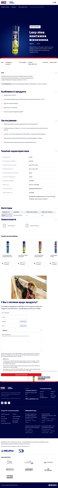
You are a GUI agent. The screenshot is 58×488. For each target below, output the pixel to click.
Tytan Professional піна (46, 429)
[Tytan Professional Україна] (8, 2)
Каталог (52, 393)
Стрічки (14, 414)
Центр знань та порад (53, 396)
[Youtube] (2, 403)
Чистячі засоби (16, 418)
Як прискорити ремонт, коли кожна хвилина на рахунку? (48, 426)
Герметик (53, 430)
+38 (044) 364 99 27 (31, 390)
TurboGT (30, 429)
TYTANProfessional (29, 418)
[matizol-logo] (48, 462)
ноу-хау (34, 420)
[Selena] (52, 485)
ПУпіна (27, 422)
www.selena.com (25, 446)
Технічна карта (11, 225)
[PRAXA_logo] (48, 469)
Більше (19, 356)
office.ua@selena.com (32, 399)
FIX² (26, 429)
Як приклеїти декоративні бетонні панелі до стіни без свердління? (32, 426)
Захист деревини (16, 416)
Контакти (42, 391)
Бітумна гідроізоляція (5, 423)
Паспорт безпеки (34, 225)
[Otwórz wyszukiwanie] (53, 2)
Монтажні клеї (4, 418)
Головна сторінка (5, 7)
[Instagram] (5, 403)
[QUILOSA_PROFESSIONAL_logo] (10, 476)
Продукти (14, 7)
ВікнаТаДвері (28, 420)
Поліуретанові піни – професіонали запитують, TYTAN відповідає (49, 415)
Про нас (41, 393)
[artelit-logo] (10, 470)
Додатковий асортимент (15, 421)
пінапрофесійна (50, 420)
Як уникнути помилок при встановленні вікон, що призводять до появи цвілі (31, 415)
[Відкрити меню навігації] (55, 2)
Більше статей (28, 410)
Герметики (3, 421)
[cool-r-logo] (29, 462)
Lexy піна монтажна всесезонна (37, 7)
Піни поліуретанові (22, 7)
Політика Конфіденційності (44, 396)
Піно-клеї (3, 416)
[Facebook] (9, 403)
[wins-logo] (10, 462)
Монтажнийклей (29, 432)
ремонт (51, 432)
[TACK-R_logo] (29, 470)
